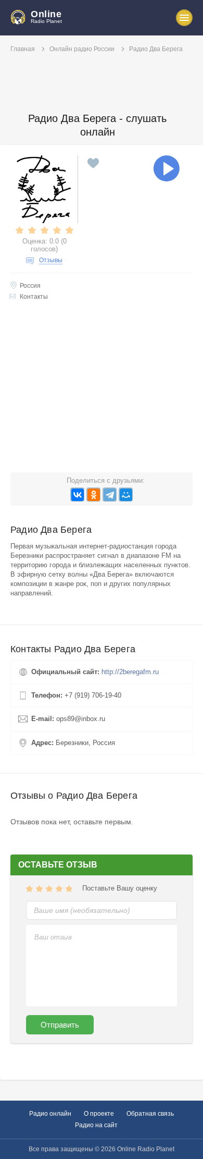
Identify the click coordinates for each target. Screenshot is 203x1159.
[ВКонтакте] (77, 494)
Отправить (60, 1024)
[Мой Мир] (126, 494)
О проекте (99, 1113)
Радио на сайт (96, 1125)
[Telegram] (110, 494)
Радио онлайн (50, 1113)
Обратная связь (150, 1113)
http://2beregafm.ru (130, 672)
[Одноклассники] (93, 494)
